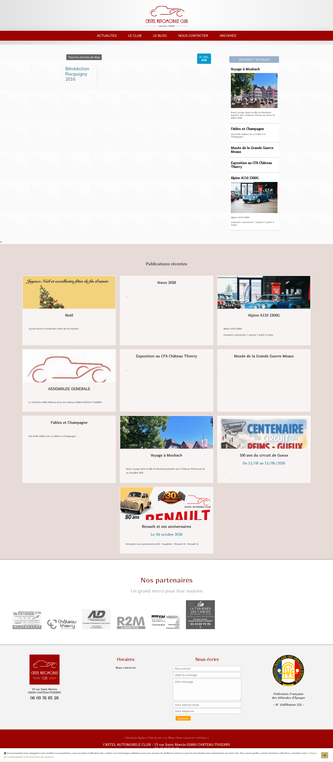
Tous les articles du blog (84, 57)
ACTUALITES (107, 36)
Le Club (134, 36)
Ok (324, 755)
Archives (228, 36)
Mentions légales (136, 737)
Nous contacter (193, 36)
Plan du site (155, 737)
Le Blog (160, 36)
